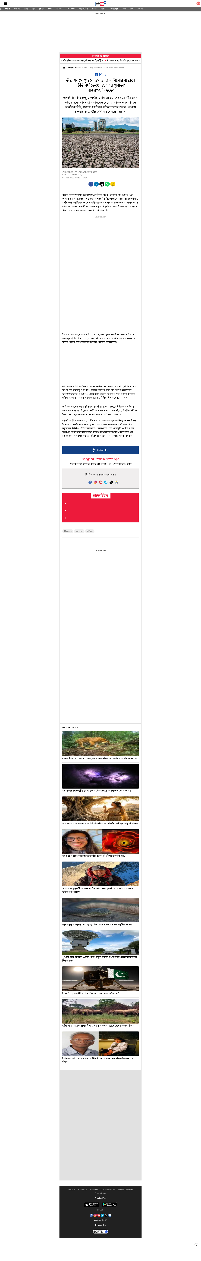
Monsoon (68, 531)
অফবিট (140, 8)
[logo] (100, 4)
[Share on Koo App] (112, 186)
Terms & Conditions (125, 1190)
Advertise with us (108, 1190)
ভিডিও (103, 8)
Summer (79, 531)
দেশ (33, 8)
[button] (90, 184)
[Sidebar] (5, 3)
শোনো (7, 8)
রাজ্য (26, 8)
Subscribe (94, 1190)
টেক (131, 8)
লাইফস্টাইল (83, 8)
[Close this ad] (196, 1245)
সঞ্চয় (124, 8)
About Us (71, 1190)
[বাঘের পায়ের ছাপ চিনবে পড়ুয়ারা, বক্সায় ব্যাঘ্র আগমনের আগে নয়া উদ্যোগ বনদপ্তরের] (100, 743)
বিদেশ (41, 8)
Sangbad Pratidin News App (100, 459)
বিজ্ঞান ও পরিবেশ (74, 68)
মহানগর (17, 8)
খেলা (50, 8)
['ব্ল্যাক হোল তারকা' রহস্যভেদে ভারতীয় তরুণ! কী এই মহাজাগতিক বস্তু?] (100, 841)
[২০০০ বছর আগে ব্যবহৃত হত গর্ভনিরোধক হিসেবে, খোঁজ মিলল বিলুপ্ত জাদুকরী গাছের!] (100, 808)
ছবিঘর (94, 8)
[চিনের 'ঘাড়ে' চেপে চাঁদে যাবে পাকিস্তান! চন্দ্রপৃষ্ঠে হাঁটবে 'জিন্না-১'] (100, 978)
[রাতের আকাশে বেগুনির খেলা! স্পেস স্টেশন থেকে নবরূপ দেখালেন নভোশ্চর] (100, 776)
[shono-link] (198, 4)
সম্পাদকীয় (114, 8)
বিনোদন (59, 8)
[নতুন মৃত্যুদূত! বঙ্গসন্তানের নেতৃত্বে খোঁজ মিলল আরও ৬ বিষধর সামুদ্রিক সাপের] (100, 910)
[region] (100, 33)
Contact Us (82, 1190)
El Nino (90, 531)
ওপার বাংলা (70, 8)
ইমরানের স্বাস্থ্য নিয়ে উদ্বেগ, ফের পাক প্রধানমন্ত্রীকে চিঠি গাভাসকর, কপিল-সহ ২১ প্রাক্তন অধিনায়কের (120, 60)
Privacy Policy (100, 1193)
